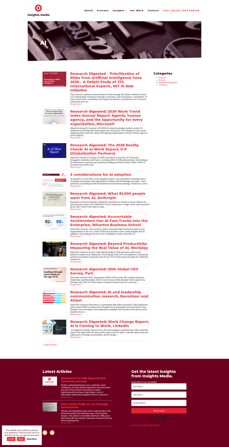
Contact (153, 10)
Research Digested (168, 82)
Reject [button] (20, 439)
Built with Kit (159, 417)
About (88, 10)
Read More (32, 439)
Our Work (137, 10)
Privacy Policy (138, 425)
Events (162, 80)
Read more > (76, 104)
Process (103, 10)
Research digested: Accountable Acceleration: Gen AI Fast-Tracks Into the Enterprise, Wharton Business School (109, 220)
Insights (118, 10)
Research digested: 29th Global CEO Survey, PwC (104, 271)
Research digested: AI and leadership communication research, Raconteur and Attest (109, 296)
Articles (162, 78)
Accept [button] (11, 439)
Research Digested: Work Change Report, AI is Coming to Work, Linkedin (109, 324)
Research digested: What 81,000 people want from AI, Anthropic (107, 195)
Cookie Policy (152, 425)
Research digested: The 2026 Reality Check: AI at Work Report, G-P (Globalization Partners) (104, 149)
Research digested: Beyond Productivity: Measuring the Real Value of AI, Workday (109, 246)
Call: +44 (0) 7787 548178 (181, 10)
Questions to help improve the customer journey (83, 380)
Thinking (163, 85)
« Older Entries (50, 345)
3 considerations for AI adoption (100, 174)
